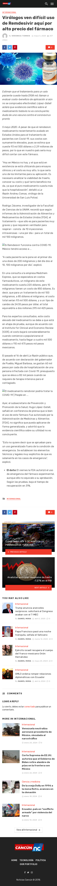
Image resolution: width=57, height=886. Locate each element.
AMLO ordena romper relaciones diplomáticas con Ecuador (33, 675)
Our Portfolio (28, 864)
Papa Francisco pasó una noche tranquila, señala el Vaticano (33, 633)
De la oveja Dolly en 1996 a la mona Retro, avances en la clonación (37, 789)
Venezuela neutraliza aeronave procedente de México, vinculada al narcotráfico (37, 733)
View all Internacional (26, 830)
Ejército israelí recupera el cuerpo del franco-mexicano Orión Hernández (34, 653)
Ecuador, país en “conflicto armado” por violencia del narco (38, 812)
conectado (29, 706)
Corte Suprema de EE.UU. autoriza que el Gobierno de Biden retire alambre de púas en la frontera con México (38, 762)
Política (41, 860)
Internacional (9, 12)
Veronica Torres (21, 36)
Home (14, 860)
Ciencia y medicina (31, 781)
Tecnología (26, 860)
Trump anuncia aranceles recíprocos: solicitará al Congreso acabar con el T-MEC (34, 611)
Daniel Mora (24, 619)
